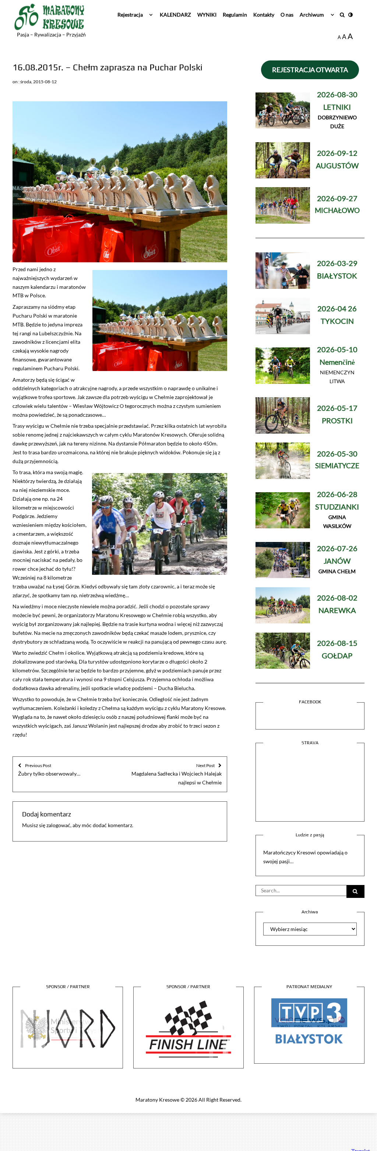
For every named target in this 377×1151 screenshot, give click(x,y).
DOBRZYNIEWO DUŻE (337, 110)
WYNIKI (206, 14)
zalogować (58, 825)
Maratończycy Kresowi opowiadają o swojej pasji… (305, 856)
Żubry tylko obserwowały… (49, 770)
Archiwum (312, 14)
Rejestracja (130, 14)
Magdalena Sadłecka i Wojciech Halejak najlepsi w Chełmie (176, 774)
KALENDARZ (175, 14)
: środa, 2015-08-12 (37, 81)
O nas (287, 14)
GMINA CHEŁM (337, 560)
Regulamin (235, 14)
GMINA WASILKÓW (337, 510)
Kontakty (263, 14)
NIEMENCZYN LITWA (337, 365)
